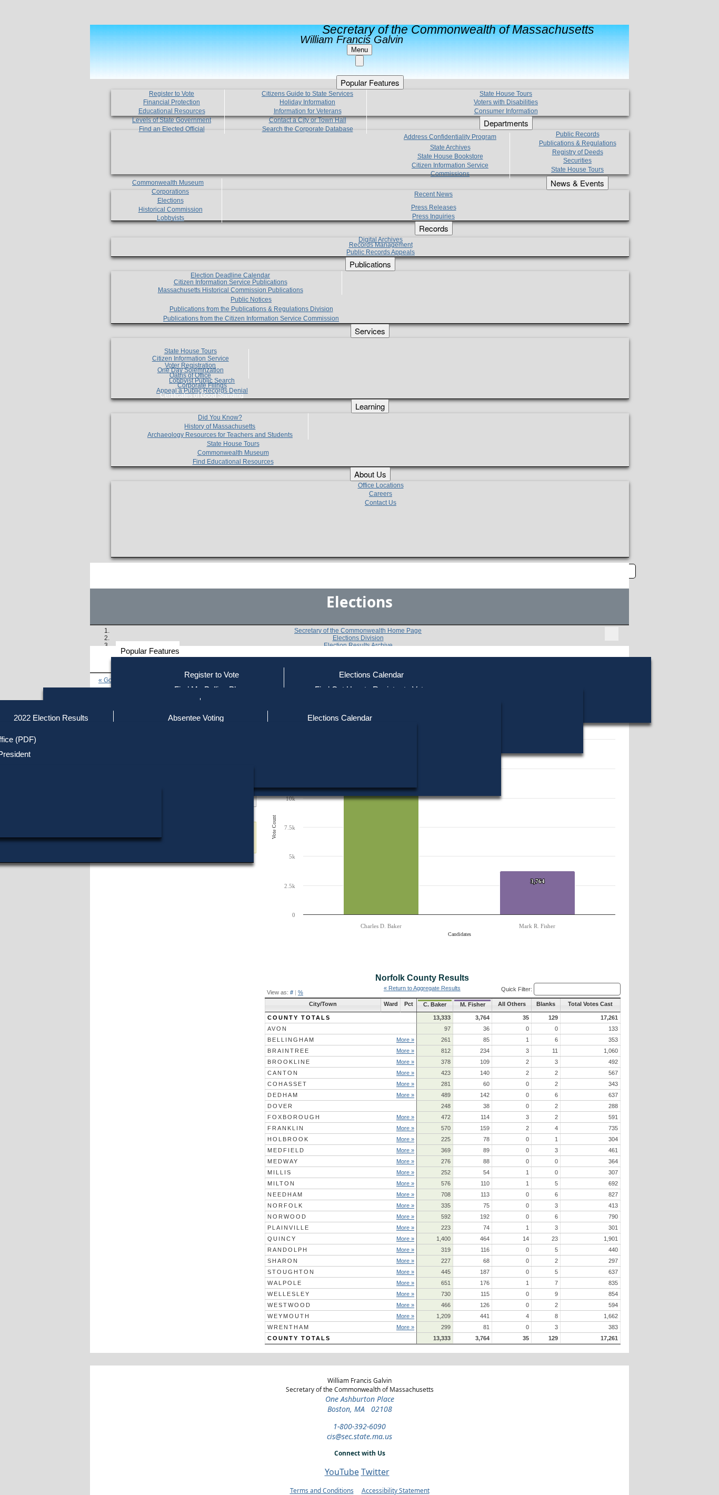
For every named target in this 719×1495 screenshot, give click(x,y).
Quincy (281, 1238)
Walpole (284, 1283)
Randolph (287, 1250)
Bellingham (291, 1039)
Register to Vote (211, 674)
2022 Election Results (51, 717)
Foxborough (294, 1117)
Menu (359, 50)
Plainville (288, 1227)
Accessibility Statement (396, 1490)
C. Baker (434, 1004)
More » (405, 1039)
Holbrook (288, 1139)
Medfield (286, 1150)
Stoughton (291, 1272)
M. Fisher (472, 1004)
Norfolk (285, 1205)
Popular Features (150, 650)
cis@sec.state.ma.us (359, 1436)
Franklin (285, 1128)
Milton (281, 1183)
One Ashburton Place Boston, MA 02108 (359, 1404)
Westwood (289, 1305)
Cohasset (287, 1084)
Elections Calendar (371, 674)
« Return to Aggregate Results (422, 988)
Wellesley (288, 1294)
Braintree (288, 1051)
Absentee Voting (196, 717)
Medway (282, 1161)
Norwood (287, 1216)
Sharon (282, 1261)
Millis (279, 1172)
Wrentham (288, 1327)
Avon (277, 1028)
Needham (285, 1194)
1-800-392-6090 (359, 1426)
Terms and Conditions (322, 1490)
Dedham (282, 1095)
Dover (280, 1106)
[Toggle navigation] (611, 634)
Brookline (289, 1062)
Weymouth (288, 1316)
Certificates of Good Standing (202, 395)
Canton (282, 1073)
